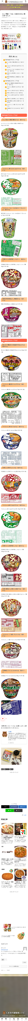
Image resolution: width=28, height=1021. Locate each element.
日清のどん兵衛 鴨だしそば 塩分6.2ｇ (15, 98)
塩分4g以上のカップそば (12, 80)
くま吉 (9, 731)
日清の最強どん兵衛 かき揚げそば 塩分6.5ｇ (15, 101)
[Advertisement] (14, 787)
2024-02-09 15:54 (4, 949)
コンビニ (7, 769)
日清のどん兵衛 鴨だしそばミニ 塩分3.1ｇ (15, 74)
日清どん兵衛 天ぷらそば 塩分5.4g (14, 92)
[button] (18, 810)
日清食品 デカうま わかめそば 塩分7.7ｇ (15, 109)
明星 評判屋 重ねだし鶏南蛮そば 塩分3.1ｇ (15, 77)
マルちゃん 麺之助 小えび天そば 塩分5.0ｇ (15, 87)
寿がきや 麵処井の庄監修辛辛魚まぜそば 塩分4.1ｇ (15, 84)
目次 (10, 56)
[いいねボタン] (2, 718)
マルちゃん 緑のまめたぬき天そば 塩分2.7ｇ (15, 66)
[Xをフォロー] (9, 743)
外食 (12, 769)
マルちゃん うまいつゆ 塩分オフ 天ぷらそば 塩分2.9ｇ (15, 70)
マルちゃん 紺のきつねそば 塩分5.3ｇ (15, 90)
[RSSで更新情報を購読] (13, 743)
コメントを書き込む (14, 966)
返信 (25, 962)
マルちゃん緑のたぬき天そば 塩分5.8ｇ (15, 95)
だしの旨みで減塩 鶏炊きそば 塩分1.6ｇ (15, 63)
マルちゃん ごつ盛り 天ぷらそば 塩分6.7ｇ (15, 105)
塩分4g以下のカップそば (12, 59)
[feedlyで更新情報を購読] (11, 743)
